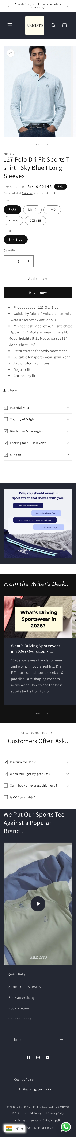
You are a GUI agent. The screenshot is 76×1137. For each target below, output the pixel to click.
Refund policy (32, 1113)
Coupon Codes (19, 1019)
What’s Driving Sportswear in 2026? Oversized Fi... (35, 648)
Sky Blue (16, 239)
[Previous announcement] (8, 5)
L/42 (52, 209)
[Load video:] (38, 904)
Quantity (10, 250)
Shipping (27, 192)
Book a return (18, 1008)
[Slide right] (48, 145)
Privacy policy (55, 1113)
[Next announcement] (67, 5)
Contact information (40, 1127)
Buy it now (38, 292)
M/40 (32, 209)
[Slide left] (28, 145)
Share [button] (12, 390)
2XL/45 (35, 220)
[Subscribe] (61, 1039)
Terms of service (28, 1120)
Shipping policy (53, 1120)
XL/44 (13, 220)
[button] (9, 25)
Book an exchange (22, 997)
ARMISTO (22, 1107)
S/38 (12, 209)
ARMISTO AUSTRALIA (24, 987)
